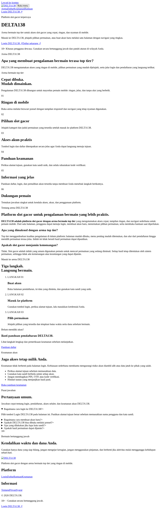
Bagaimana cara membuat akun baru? (23, 419)
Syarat (19, 490)
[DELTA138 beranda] (8, 5)
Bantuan (28, 8)
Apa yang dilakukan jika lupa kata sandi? (25, 425)
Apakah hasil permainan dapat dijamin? (24, 428)
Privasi (12, 490)
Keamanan (19, 8)
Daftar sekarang (31, 43)
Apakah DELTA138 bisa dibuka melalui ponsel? (29, 422)
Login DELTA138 (11, 11)
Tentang (5, 490)
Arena (4, 8)
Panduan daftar (8, 347)
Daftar (10, 8)
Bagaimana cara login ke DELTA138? (24, 409)
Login (4, 476)
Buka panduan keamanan (13, 385)
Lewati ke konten (10, 2)
